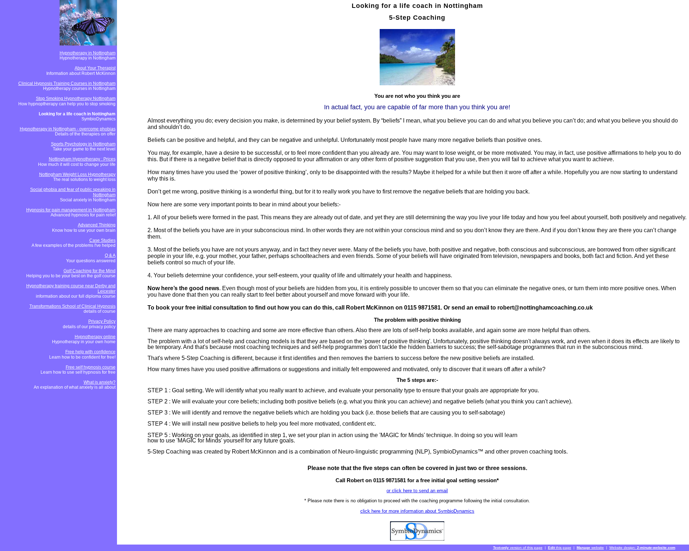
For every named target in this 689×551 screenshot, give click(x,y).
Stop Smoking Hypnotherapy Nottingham (76, 98)
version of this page (518, 548)
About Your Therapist (95, 68)
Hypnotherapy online (95, 336)
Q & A (110, 255)
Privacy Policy (102, 321)
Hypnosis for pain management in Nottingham (71, 209)
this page (559, 548)
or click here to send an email (417, 490)
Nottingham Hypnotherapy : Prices (82, 159)
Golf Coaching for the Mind (90, 270)
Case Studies (102, 240)
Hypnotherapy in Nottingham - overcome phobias (68, 128)
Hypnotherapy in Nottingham (88, 53)
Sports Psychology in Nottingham (83, 144)
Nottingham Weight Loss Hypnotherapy (77, 174)
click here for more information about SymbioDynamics (417, 511)
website (590, 548)
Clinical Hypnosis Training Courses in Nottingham (67, 83)
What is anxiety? (100, 382)
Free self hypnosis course (91, 367)
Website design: (642, 548)
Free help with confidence (90, 351)
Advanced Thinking (97, 224)
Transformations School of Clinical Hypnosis (72, 306)
